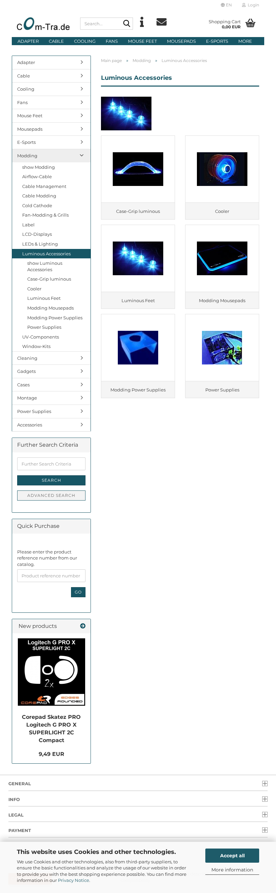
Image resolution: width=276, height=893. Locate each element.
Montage (27, 398)
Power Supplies (44, 327)
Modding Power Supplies (54, 317)
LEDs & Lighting (40, 244)
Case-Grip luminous (49, 279)
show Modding (38, 167)
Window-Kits (36, 346)
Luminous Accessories (46, 253)
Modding (27, 155)
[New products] (82, 626)
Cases (23, 384)
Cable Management (44, 186)
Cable (56, 41)
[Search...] (126, 24)
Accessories (29, 424)
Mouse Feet (142, 41)
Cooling (85, 41)
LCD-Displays (37, 234)
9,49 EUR (51, 754)
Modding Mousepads (50, 308)
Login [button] (252, 4)
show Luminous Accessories (44, 266)
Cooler (34, 288)
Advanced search (51, 495)
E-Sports (217, 41)
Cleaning (27, 358)
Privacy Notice (73, 880)
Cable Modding (39, 195)
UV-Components (40, 337)
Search (51, 480)
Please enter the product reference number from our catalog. (47, 558)
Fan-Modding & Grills (45, 215)
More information (232, 870)
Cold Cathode (37, 205)
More (245, 41)
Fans (112, 41)
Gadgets (26, 371)
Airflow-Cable (37, 176)
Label (28, 224)
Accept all (232, 856)
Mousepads (181, 41)
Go (78, 592)
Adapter (28, 41)
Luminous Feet (44, 298)
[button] (226, 5)
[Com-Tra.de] (43, 23)
